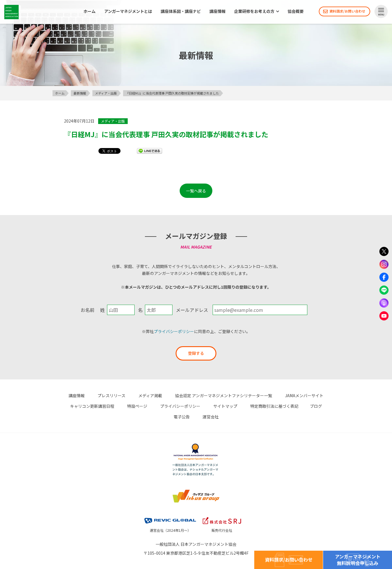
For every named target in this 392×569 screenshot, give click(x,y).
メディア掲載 (150, 395)
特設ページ (137, 406)
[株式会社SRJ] (222, 518)
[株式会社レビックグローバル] (170, 518)
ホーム (90, 11)
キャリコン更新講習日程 (92, 406)
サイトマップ (225, 406)
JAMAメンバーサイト (304, 395)
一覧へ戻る (196, 191)
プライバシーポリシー (174, 331)
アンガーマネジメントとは (128, 11)
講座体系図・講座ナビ (181, 11)
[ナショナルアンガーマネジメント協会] (196, 446)
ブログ (316, 406)
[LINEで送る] (149, 150)
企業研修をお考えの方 (254, 11)
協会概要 (296, 11)
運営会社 (211, 417)
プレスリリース (111, 395)
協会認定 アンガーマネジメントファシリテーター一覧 (223, 395)
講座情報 (217, 11)
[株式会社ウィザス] (196, 492)
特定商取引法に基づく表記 (274, 406)
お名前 (87, 309)
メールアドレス (192, 309)
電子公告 (182, 417)
